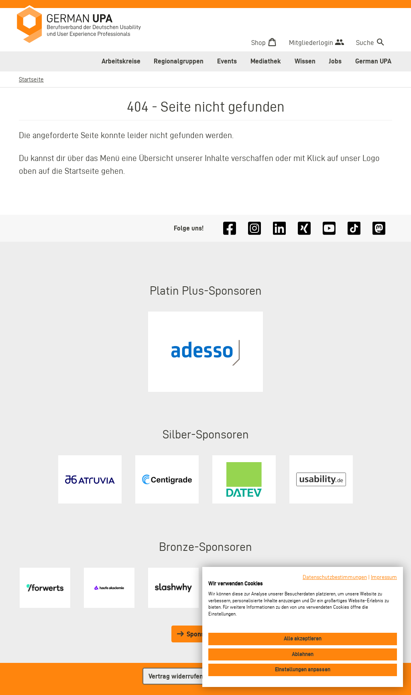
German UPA (373, 61)
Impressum (384, 577)
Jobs (335, 61)
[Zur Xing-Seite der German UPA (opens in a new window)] (304, 228)
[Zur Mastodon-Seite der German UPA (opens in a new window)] (378, 228)
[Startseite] (85, 26)
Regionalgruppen (178, 61)
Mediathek (265, 61)
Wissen (305, 61)
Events (227, 61)
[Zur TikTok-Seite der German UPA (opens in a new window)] (354, 228)
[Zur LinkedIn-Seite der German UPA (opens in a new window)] (279, 228)
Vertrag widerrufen (176, 676)
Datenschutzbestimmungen (335, 577)
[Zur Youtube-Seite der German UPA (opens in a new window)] (329, 228)
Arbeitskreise (121, 61)
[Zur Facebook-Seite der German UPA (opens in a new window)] (229, 228)
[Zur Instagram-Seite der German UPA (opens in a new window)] (254, 228)
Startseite (31, 79)
